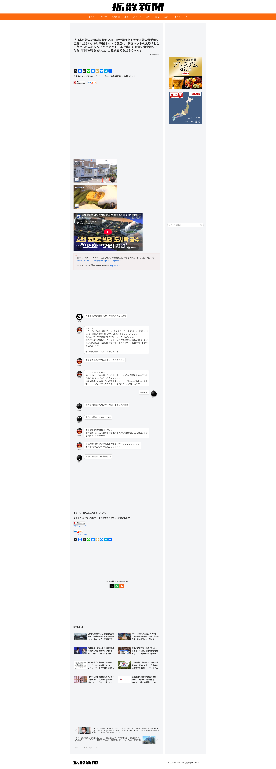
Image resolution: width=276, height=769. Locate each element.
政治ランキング (80, 526)
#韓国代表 (98, 260)
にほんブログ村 (80, 534)
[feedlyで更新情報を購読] (116, 586)
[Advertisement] (117, 31)
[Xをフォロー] (112, 586)
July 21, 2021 (115, 265)
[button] (201, 225)
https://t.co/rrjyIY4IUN (112, 260)
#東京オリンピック (85, 260)
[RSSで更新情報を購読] (121, 586)
